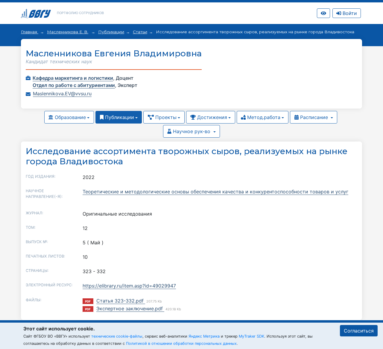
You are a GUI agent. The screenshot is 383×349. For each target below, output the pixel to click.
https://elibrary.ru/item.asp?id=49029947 (129, 286)
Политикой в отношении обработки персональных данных (181, 343)
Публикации (111, 31)
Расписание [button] (314, 117)
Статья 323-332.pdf (120, 301)
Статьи (140, 31)
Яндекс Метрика (204, 336)
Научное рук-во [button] (191, 131)
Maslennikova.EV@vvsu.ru (62, 94)
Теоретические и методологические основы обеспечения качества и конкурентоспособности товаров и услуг (215, 192)
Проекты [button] (165, 117)
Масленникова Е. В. (67, 31)
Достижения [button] (211, 117)
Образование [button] (69, 117)
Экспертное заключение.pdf (130, 309)
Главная (29, 31)
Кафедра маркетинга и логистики (73, 78)
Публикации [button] (119, 117)
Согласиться (359, 331)
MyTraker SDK (251, 336)
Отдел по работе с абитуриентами (74, 85)
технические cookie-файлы (116, 336)
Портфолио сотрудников (80, 13)
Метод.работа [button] (263, 117)
